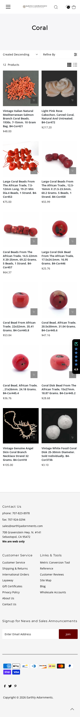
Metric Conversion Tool (55, 562)
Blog (43, 586)
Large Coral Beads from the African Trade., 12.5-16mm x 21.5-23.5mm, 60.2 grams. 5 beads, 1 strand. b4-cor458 (58, 189)
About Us (8, 598)
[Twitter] (10, 686)
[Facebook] (5, 686)
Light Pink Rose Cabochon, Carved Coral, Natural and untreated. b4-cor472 (58, 116)
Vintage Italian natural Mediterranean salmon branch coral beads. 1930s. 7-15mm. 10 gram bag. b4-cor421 (19, 118)
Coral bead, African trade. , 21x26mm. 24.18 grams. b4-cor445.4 (20, 389)
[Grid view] (69, 65)
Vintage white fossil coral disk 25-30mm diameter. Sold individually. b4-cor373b (59, 454)
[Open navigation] (11, 7)
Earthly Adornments (40, 697)
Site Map (45, 580)
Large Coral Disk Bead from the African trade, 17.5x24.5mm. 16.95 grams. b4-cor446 (58, 257)
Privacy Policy (11, 592)
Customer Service (13, 562)
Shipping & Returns (15, 568)
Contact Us (9, 604)
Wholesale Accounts (53, 592)
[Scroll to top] (72, 709)
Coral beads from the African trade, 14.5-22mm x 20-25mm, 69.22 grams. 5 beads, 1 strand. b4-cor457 (20, 259)
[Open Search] (56, 7)
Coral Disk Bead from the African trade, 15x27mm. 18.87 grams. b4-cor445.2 (59, 389)
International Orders (15, 574)
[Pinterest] (15, 686)
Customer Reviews (52, 574)
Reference (46, 568)
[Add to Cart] (33, 100)
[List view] (75, 65)
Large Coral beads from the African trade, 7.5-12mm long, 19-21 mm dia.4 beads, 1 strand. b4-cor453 (20, 189)
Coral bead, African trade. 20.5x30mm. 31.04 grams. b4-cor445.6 (59, 326)
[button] (76, 356)
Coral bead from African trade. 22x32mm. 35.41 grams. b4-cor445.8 (19, 326)
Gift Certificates (12, 586)
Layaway (7, 580)
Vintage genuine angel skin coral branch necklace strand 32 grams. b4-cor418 (18, 454)
